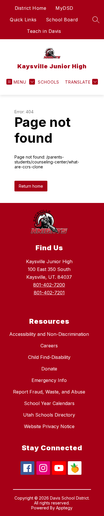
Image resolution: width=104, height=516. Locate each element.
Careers (49, 346)
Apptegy (64, 507)
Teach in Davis (44, 31)
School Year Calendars (49, 403)
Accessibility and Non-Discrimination (49, 334)
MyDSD (64, 8)
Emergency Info (49, 380)
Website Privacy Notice (49, 426)
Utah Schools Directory (49, 415)
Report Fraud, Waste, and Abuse (49, 392)
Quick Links (23, 19)
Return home (31, 186)
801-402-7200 (49, 285)
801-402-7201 (49, 292)
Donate (49, 369)
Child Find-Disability (49, 357)
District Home (31, 8)
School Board (62, 19)
